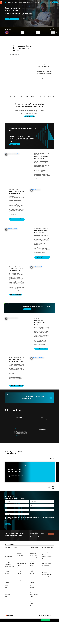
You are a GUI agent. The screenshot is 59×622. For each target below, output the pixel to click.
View (51, 398)
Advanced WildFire (7, 562)
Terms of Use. (45, 536)
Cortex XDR (31, 565)
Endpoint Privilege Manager (46, 552)
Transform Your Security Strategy (47, 574)
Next (53, 487)
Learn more (17, 423)
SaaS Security (7, 573)
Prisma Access (19, 573)
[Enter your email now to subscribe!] (38, 534)
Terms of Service (29, 521)
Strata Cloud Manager (20, 555)
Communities (32, 587)
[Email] (17, 506)
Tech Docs (31, 603)
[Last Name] (42, 502)
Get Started (55, 2)
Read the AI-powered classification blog (39, 257)
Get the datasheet (28, 116)
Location (6, 596)
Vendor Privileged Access (45, 565)
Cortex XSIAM (32, 563)
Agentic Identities (44, 558)
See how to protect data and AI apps (15, 219)
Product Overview (10, 96)
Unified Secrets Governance (46, 561)
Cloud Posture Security (33, 555)
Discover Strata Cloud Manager (15, 385)
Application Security (33, 553)
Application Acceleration (20, 567)
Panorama (18, 560)
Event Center (32, 592)
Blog (30, 585)
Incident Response (44, 572)
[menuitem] (8, 2)
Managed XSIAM (32, 573)
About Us (6, 585)
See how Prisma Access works (11, 18)
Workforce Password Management (47, 556)
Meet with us (23, 18)
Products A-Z (32, 596)
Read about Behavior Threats (41, 348)
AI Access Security (7, 553)
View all (51, 458)
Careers (6, 587)
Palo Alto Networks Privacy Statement (35, 536)
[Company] (42, 506)
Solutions (32, 2)
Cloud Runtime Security (33, 557)
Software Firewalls (19, 553)
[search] (50, 2)
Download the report (14, 144)
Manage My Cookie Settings (45, 620)
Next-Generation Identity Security (47, 547)
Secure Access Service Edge (21, 563)
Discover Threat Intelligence (46, 576)
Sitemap (31, 601)
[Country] (17, 514)
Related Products (31, 96)
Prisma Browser (19, 575)
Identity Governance (45, 554)
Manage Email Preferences (34, 594)
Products (28, 2)
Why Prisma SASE (14, 2)
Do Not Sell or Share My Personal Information (36, 607)
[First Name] (17, 502)
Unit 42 (31, 605)
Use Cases (20, 96)
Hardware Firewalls (20, 551)
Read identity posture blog (15, 294)
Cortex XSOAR (32, 567)
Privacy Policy (23, 521)
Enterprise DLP (19, 571)
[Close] (58, 620)
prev (38, 78)
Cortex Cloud (32, 551)
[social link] (39, 615)
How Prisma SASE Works (22, 2)
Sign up (7, 524)
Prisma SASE (19, 565)
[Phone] (42, 510)
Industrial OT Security (8, 571)
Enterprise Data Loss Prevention (9, 566)
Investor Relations (7, 594)
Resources (37, 2)
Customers (6, 592)
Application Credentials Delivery (46, 563)
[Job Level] (17, 510)
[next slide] (53, 29)
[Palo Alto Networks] (8, 2)
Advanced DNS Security (8, 564)
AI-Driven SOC (32, 561)
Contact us (51, 96)
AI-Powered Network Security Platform (11, 547)
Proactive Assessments (45, 570)
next (42, 78)
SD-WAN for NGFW (20, 557)
